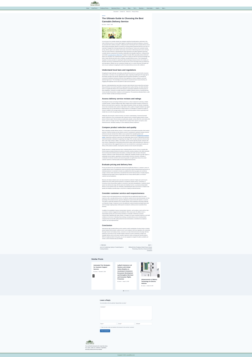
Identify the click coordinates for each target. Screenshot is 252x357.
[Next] (158, 275)
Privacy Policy (135, 11)
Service (103, 15)
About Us (128, 11)
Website (138, 323)
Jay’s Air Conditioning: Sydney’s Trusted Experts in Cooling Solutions (112, 247)
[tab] (123, 290)
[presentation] (150, 269)
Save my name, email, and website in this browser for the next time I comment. (117, 327)
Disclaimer (116, 11)
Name (102, 323)
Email (120, 323)
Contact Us (122, 11)
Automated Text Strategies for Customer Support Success (102, 267)
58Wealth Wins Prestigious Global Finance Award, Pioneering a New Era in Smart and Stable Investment (140, 248)
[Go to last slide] (93, 275)
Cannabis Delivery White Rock (115, 54)
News (124, 8)
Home (87, 8)
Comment (103, 307)
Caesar (104, 24)
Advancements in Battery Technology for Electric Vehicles (149, 281)
